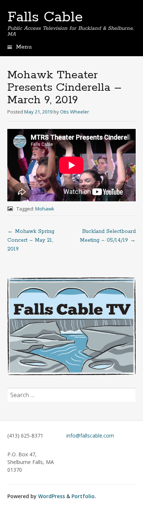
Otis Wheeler (74, 111)
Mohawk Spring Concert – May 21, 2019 (30, 240)
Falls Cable (45, 17)
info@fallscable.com (90, 435)
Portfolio (83, 496)
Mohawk (44, 208)
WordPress (51, 496)
